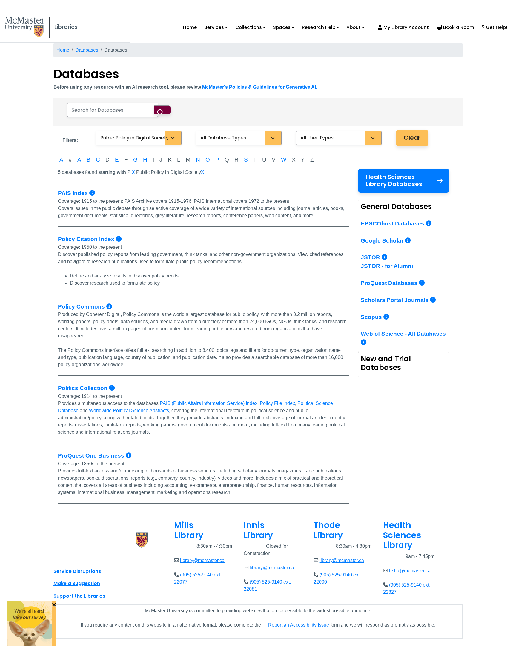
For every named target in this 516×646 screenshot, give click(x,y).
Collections (248, 27)
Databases (86, 50)
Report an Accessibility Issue (298, 624)
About (353, 27)
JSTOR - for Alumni (387, 266)
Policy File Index (277, 403)
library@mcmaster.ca (202, 560)
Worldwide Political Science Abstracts (129, 410)
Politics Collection (83, 388)
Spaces (282, 27)
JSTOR (371, 257)
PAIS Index (73, 193)
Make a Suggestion (76, 583)
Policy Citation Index (87, 239)
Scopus (372, 317)
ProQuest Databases (390, 283)
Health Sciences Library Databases (394, 180)
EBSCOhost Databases (393, 223)
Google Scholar (383, 240)
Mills (188, 530)
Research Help (318, 27)
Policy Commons (82, 306)
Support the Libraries (79, 596)
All (62, 159)
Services (214, 27)
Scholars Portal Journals (395, 300)
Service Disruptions (77, 571)
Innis (258, 530)
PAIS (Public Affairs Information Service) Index (208, 403)
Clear (412, 138)
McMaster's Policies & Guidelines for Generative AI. (259, 87)
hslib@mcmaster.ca (410, 570)
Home (190, 27)
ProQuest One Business (92, 455)
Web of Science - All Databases (403, 334)
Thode (328, 530)
